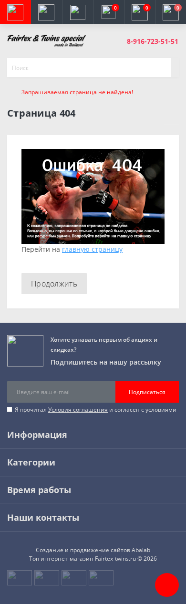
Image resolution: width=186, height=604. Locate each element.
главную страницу (92, 249)
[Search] (165, 67)
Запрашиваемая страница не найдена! (77, 92)
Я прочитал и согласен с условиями (95, 410)
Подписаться (147, 392)
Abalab (141, 550)
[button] (77, 12)
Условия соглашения (78, 410)
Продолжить (54, 283)
